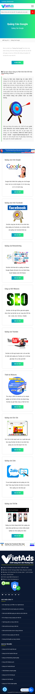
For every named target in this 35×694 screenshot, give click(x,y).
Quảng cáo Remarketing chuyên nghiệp (10, 657)
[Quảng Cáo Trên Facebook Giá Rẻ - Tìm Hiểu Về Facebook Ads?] (17, 214)
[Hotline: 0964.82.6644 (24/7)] (5, 689)
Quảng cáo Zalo (10, 461)
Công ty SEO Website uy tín (8, 662)
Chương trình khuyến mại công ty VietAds (11, 639)
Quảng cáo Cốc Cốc (11, 418)
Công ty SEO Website (12, 289)
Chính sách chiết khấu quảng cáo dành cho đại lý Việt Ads (14, 613)
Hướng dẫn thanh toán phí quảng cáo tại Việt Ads (13, 609)
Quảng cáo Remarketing (13, 246)
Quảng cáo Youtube (11, 332)
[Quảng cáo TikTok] (17, 514)
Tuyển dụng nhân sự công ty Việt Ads (10, 622)
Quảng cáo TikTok (11, 504)
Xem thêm (18, 62)
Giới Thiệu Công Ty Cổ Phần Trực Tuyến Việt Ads (13, 604)
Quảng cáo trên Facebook (14, 203)
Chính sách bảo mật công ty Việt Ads (10, 626)
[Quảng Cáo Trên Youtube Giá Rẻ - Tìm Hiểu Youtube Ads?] (17, 342)
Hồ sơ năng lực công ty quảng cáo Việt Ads (11, 617)
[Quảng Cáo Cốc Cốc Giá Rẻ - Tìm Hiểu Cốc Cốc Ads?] (18, 428)
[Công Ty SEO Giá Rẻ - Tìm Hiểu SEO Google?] (17, 300)
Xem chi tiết (17, 192)
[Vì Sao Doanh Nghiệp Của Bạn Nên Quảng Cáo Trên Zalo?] (18, 471)
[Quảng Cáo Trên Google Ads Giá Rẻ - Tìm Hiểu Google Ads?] (17, 171)
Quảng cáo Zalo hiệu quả (7, 679)
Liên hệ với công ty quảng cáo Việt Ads (10, 634)
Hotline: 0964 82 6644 (8, 1)
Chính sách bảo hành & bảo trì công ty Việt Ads (12, 630)
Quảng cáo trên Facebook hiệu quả (9, 653)
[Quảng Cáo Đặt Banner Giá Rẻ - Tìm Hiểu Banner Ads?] (17, 256)
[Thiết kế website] (17, 385)
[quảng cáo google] (17, 151)
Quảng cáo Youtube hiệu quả (8, 666)
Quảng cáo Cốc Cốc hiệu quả (8, 675)
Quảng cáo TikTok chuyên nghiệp (9, 683)
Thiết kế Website (11, 375)
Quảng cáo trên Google (13, 160)
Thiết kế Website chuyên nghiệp (9, 670)
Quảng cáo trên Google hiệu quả (9, 649)
